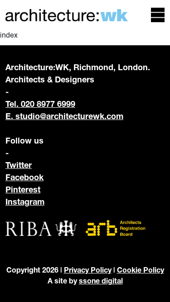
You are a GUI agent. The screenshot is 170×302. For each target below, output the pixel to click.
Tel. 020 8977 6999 (40, 104)
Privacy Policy (88, 269)
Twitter (18, 165)
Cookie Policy (140, 269)
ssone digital (101, 280)
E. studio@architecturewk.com (64, 116)
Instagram (24, 201)
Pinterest (22, 189)
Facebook (24, 177)
